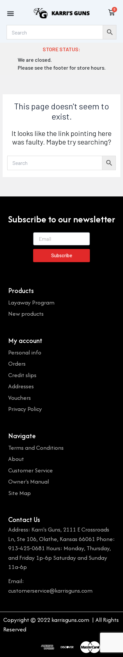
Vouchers (19, 398)
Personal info (24, 352)
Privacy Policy (25, 409)
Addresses (21, 386)
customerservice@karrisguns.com (50, 590)
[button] (10, 13)
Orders (17, 363)
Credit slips (22, 375)
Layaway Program (31, 302)
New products (26, 313)
